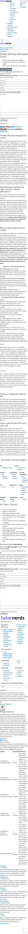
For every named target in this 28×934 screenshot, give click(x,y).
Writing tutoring (7, 468)
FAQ (18, 660)
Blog (18, 662)
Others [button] (2, 914)
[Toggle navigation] (2, 40)
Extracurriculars (12, 32)
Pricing (9, 34)
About (9, 1)
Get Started (23, 7)
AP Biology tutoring (4, 476)
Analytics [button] (2, 888)
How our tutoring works (12, 15)
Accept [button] (10, 704)
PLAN (4, 501)
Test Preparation (12, 27)
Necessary (4, 740)
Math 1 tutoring (8, 629)
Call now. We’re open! (6, 47)
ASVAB (24, 499)
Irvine (5, 652)
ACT (13, 487)
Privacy (19, 672)
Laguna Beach (7, 657)
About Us (6, 663)
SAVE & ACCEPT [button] (4, 923)
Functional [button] (3, 866)
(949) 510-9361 (4, 49)
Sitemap (19, 676)
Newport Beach (8, 654)
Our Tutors (6, 665)
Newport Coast (7, 655)
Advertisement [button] (4, 901)
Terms (19, 674)
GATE (4, 487)
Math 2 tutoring (22, 625)
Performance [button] (4, 877)
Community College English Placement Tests (24, 490)
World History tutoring (14, 476)
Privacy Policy (4, 704)
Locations (10, 36)
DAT (13, 501)
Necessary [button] (3, 738)
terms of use (13, 118)
